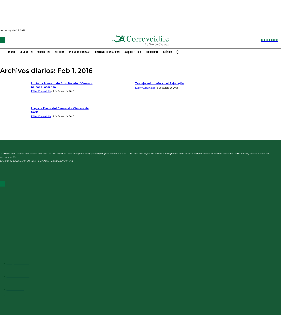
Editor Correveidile (41, 91)
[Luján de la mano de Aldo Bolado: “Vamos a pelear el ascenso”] (14, 92)
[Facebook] (2, 40)
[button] (177, 52)
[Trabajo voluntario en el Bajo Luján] (118, 92)
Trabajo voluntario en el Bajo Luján (159, 83)
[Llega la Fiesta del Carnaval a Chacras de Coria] (14, 117)
